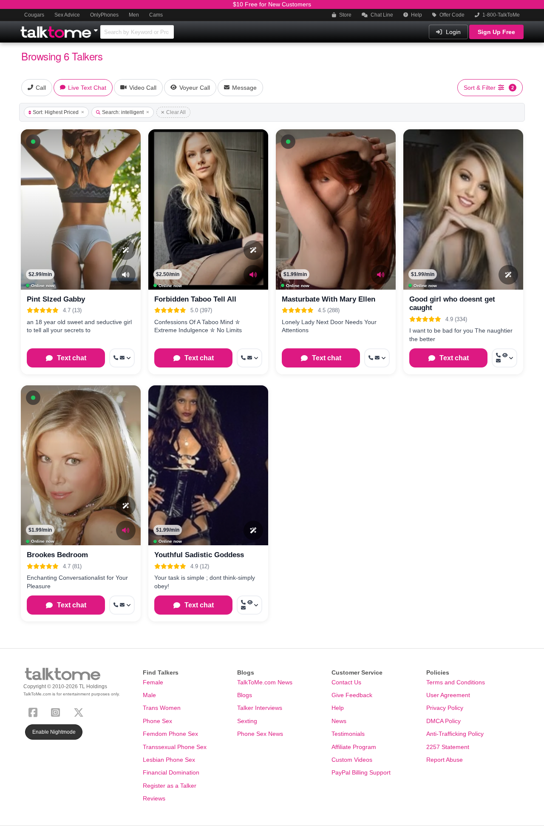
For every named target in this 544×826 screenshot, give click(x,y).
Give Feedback (352, 695)
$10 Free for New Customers (272, 4)
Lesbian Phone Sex (169, 759)
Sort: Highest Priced (56, 112)
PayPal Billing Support (361, 772)
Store (344, 15)
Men (134, 15)
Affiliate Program (354, 746)
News (339, 721)
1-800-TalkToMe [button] (500, 15)
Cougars (34, 15)
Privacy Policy (444, 707)
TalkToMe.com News (264, 682)
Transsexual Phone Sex (175, 746)
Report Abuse (444, 759)
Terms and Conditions (455, 682)
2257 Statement (447, 746)
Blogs (244, 695)
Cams (156, 15)
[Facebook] (34, 712)
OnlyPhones (104, 15)
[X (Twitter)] (80, 712)
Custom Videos (352, 759)
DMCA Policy (443, 721)
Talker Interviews (259, 707)
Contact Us (346, 682)
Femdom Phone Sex (170, 733)
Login (452, 31)
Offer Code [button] (451, 15)
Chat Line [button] (381, 15)
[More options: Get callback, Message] (249, 357)
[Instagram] (57, 712)
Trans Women (162, 707)
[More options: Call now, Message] (122, 357)
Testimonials (348, 733)
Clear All (176, 112)
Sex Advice (67, 15)
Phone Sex (157, 721)
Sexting (247, 721)
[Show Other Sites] (97, 28)
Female (153, 682)
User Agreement (448, 695)
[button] (33, 141)
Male (149, 695)
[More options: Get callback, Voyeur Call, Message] (504, 357)
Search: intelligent (123, 112)
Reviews (154, 798)
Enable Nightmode (54, 732)
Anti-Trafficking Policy (455, 733)
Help (416, 15)
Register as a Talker (169, 785)
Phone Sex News (260, 733)
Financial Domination (171, 772)
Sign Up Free (496, 31)
